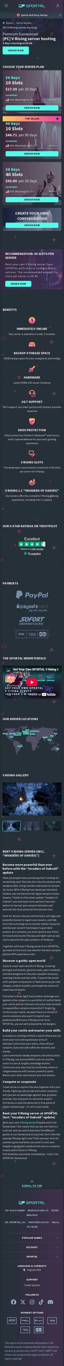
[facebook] (13, 1303)
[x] (22, 1303)
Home (9, 23)
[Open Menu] (6, 6)
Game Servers (24, 23)
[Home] (32, 6)
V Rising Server (28, 1122)
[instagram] (32, 1303)
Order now (15, 50)
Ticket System (32, 1285)
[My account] (57, 6)
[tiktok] (41, 1303)
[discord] (50, 1303)
